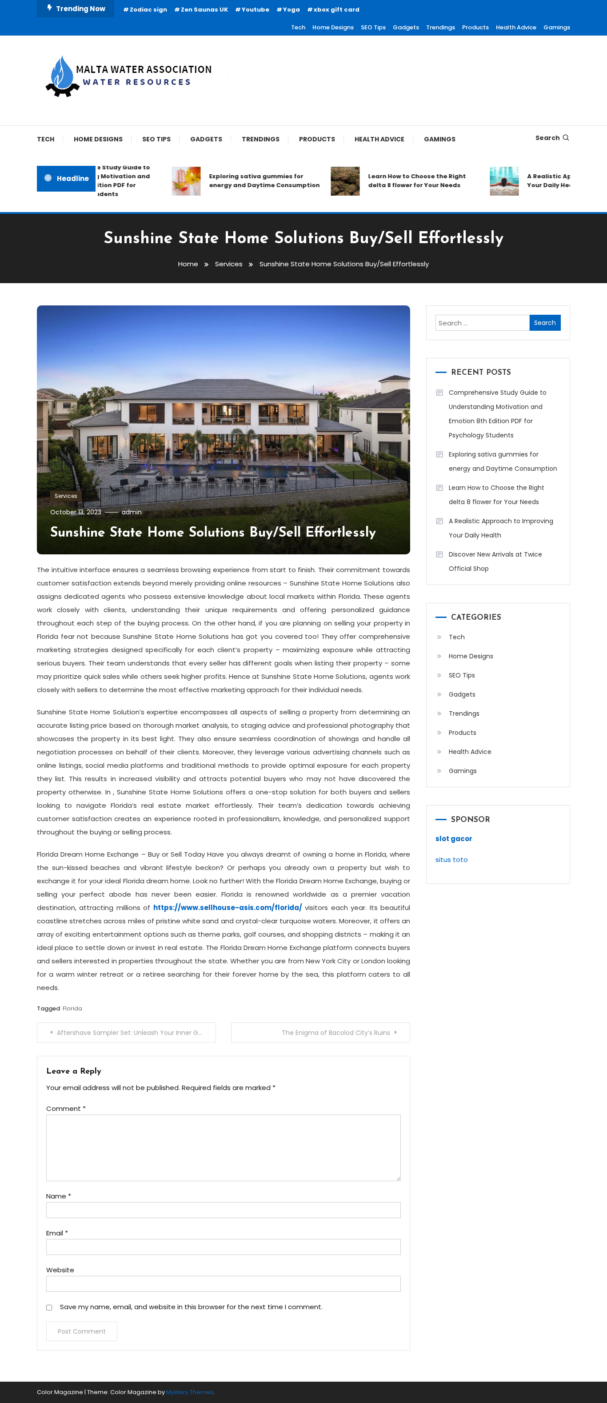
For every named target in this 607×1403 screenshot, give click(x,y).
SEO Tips (373, 27)
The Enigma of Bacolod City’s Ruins (336, 1032)
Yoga (291, 9)
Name (58, 1196)
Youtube (255, 9)
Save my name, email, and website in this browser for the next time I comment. (191, 1306)
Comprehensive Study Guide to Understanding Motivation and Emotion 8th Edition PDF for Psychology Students (498, 414)
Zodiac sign (148, 9)
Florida (72, 1008)
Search (547, 137)
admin (132, 512)
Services (66, 496)
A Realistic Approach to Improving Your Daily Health (501, 528)
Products (475, 27)
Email (57, 1233)
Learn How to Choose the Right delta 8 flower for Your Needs (404, 180)
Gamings (556, 27)
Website (60, 1270)
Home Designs (333, 27)
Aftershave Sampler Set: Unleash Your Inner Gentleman (136, 1032)
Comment (66, 1108)
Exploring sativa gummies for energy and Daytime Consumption (251, 180)
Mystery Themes (189, 1392)
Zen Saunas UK (204, 9)
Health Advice (516, 27)
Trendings (440, 27)
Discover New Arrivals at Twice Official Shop (495, 561)
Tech (298, 27)
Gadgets (406, 27)
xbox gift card (336, 9)
